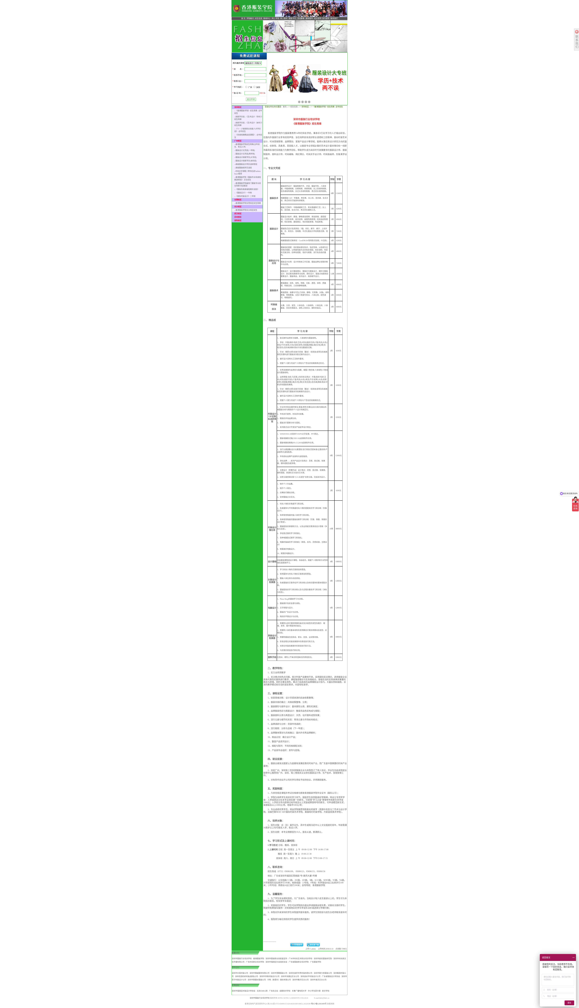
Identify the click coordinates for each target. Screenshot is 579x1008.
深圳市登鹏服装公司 (279, 973)
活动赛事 (300, 18)
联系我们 (334, 18)
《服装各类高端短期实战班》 (247, 189)
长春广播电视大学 (299, 991)
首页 (284, 107)
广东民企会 (273, 991)
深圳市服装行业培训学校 (242, 959)
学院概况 (250, 18)
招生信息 (258, 18)
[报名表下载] (313, 946)
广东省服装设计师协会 (331, 976)
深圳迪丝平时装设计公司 (310, 976)
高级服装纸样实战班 (244, 168)
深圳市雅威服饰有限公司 (259, 973)
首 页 (243, 18)
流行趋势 (325, 18)
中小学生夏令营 (314, 991)
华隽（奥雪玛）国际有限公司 (279, 980)
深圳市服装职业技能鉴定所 (276, 959)
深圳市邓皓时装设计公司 (269, 976)
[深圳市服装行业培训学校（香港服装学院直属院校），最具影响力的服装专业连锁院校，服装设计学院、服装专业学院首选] (253, 13)
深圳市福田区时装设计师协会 (243, 991)
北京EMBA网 (262, 991)
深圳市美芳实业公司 (318, 980)
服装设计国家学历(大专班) (246, 157)
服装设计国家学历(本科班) (246, 161)
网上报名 (284, 18)
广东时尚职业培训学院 (255, 962)
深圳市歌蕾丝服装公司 (257, 980)
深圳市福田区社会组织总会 (276, 962)
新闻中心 (267, 18)
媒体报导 (309, 18)
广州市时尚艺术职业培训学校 (300, 959)
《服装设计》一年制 (244, 193)
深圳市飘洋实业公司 (300, 980)
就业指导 (317, 18)
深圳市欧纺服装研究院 (323, 959)
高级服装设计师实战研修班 (246, 164)
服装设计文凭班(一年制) (245, 150)
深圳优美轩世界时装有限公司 (300, 973)
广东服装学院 (315, 962)
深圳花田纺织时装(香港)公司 (246, 976)
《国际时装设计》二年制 (245, 196)
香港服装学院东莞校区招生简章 (248, 203)
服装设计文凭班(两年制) (245, 154)
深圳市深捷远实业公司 (290, 976)
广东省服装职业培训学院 (299, 962)
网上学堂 (275, 18)
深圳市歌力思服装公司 (323, 973)
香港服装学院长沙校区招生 (246, 210)
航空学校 (325, 991)
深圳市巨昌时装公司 (240, 973)
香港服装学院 (258, 959)
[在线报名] (296, 946)
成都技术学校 (285, 991)
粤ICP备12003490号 (319, 1004)
